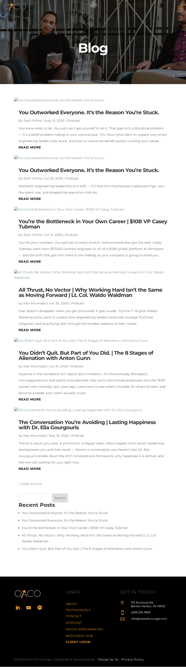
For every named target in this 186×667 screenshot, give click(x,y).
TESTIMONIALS (78, 610)
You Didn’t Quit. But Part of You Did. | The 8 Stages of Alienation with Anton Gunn (86, 355)
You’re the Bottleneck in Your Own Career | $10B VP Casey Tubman (93, 224)
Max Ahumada (34, 303)
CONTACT (74, 616)
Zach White (32, 121)
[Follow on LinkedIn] (17, 607)
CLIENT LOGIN (78, 642)
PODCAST (74, 622)
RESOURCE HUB (79, 636)
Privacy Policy (132, 659)
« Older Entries (30, 484)
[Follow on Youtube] (28, 607)
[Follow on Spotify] (39, 607)
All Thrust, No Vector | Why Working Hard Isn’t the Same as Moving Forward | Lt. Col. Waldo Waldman (90, 292)
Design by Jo (108, 659)
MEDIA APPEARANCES (84, 629)
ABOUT (72, 604)
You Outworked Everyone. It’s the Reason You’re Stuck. (89, 112)
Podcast (73, 121)
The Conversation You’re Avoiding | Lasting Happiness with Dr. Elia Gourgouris (87, 425)
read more (30, 147)
